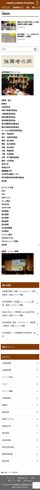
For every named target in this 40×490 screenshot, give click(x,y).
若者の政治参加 (8, 447)
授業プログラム (8, 419)
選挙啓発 (5, 461)
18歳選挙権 (6, 363)
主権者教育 (6, 398)
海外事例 (5, 433)
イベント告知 (7, 377)
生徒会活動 (6, 440)
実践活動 (5, 412)
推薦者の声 (6, 426)
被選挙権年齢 (7, 454)
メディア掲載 (7, 391)
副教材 (4, 405)
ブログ (4, 384)
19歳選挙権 (6, 370)
